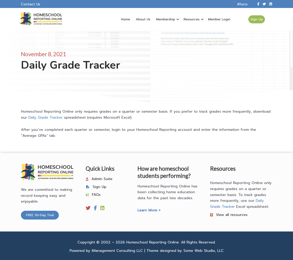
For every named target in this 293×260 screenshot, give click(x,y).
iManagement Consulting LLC (117, 250)
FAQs (96, 194)
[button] (178, 19)
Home (125, 19)
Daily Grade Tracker (45, 117)
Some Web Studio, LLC (203, 250)
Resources (192, 19)
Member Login (219, 19)
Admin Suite (101, 179)
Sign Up (99, 187)
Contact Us (30, 4)
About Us (143, 19)
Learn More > (149, 210)
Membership (165, 19)
